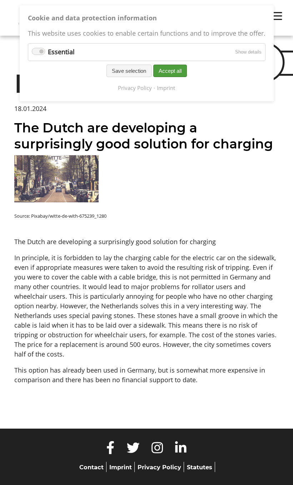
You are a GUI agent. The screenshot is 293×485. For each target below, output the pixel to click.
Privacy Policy (159, 467)
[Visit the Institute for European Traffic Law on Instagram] (157, 450)
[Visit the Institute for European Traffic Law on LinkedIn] (181, 450)
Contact (91, 467)
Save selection (129, 71)
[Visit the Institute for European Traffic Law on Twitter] (133, 450)
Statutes (199, 467)
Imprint (120, 467)
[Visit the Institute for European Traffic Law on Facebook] (110, 450)
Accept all (170, 71)
